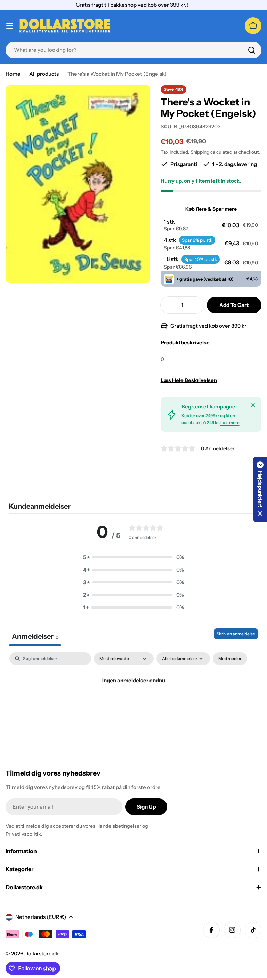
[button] (211, 225)
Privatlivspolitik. (24, 834)
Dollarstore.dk (41, 953)
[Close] (253, 405)
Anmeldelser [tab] (35, 636)
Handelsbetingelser (118, 826)
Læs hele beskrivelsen (189, 380)
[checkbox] (230, 658)
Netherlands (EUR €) (40, 917)
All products (44, 74)
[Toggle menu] (10, 26)
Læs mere (230, 422)
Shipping (200, 152)
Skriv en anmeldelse (236, 633)
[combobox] (133, 50)
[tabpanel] (133, 704)
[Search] (252, 50)
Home (13, 74)
